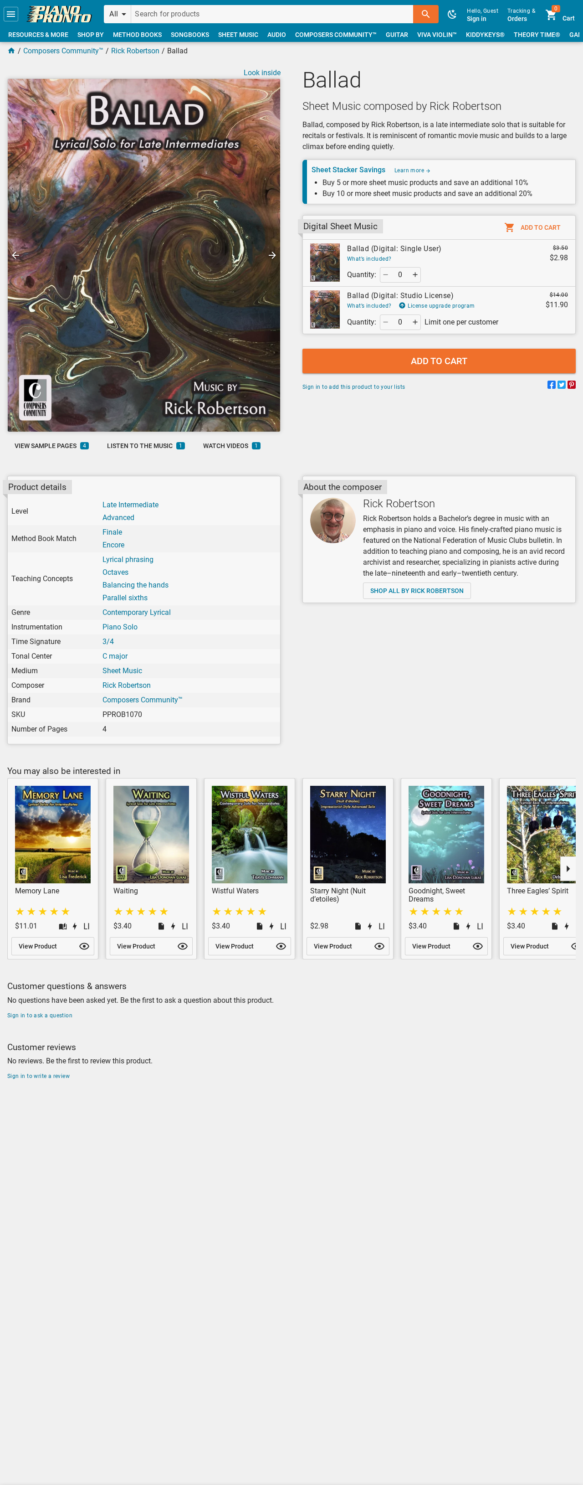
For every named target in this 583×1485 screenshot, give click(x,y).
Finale (112, 532)
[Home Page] (11, 50)
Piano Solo (120, 627)
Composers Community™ (63, 50)
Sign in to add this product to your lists (353, 387)
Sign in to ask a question (39, 1015)
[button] (11, 14)
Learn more (409, 170)
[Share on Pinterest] (572, 386)
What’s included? (369, 259)
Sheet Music (122, 670)
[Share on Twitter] (561, 386)
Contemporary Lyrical (136, 612)
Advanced (118, 517)
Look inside (262, 72)
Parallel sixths (125, 597)
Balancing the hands (135, 585)
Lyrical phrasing (127, 559)
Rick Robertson (135, 50)
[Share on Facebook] (551, 386)
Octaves (115, 572)
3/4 (108, 641)
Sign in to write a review (38, 1076)
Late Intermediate (130, 504)
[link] (59, 14)
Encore (113, 545)
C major (115, 656)
